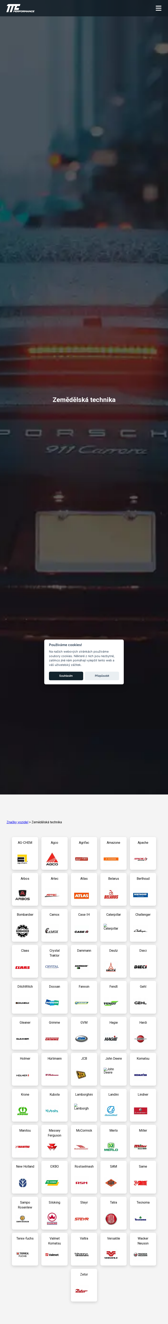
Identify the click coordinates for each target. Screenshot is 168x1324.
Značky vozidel (17, 822)
